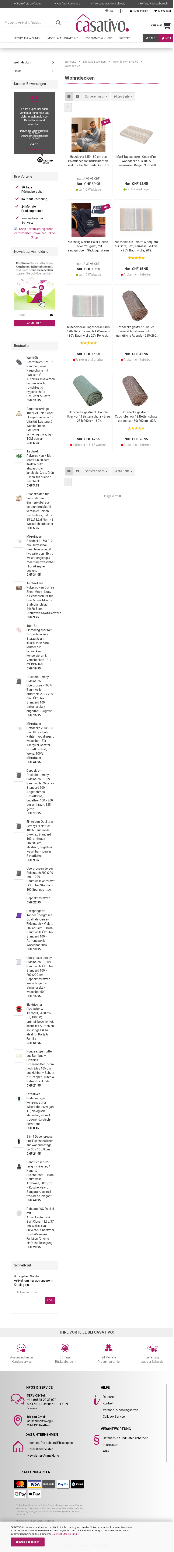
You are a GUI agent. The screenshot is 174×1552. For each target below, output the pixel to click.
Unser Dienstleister (40, 1449)
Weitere (124, 38)
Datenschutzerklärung (64, 1534)
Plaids (17, 71)
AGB (106, 1451)
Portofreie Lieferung (30, 3)
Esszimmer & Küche (99, 38)
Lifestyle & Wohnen (27, 38)
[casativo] (102, 23)
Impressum (110, 1444)
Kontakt (108, 1403)
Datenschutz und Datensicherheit (125, 1438)
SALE (151, 38)
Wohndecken (22, 62)
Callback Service (114, 1416)
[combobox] (123, 96)
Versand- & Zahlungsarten (120, 1410)
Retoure (108, 1396)
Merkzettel (164, 10)
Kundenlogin (140, 10)
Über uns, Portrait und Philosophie (50, 1442)
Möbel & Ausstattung (63, 38)
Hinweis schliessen (27, 1542)
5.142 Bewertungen (34, 149)
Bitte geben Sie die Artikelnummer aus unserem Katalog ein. (33, 1280)
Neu (168, 38)
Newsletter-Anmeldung (43, 1455)
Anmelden (34, 323)
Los (50, 1300)
